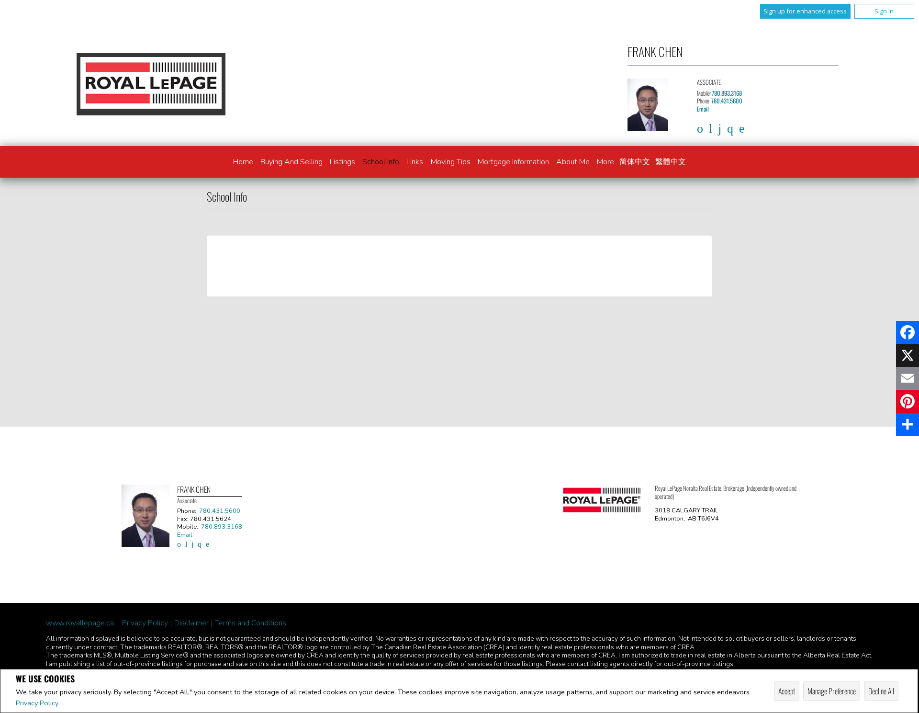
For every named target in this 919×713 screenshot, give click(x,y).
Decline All (881, 691)
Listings (342, 162)
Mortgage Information (513, 162)
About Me (573, 162)
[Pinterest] (907, 401)
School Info (380, 162)
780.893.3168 (727, 93)
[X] (907, 355)
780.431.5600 (726, 100)
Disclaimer (191, 623)
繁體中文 (670, 162)
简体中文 (634, 162)
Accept (786, 691)
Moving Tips (451, 162)
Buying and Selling (291, 162)
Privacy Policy (37, 703)
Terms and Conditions (250, 623)
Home (243, 162)
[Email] (907, 378)
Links (414, 162)
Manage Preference (831, 691)
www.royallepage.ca (80, 623)
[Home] (151, 84)
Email (703, 108)
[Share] (907, 424)
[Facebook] (907, 332)
